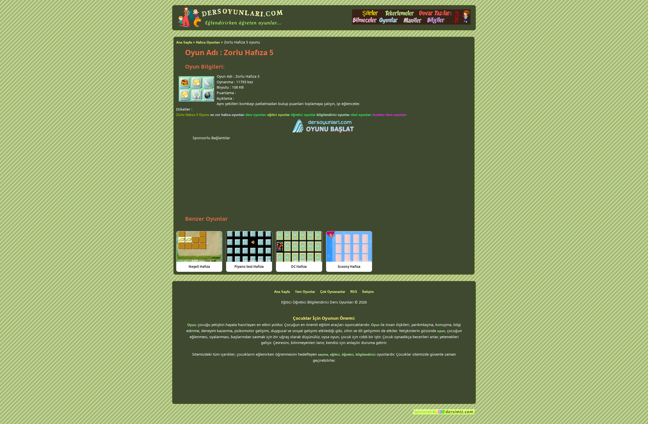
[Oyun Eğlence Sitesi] (411, 23)
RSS (353, 292)
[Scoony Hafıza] (349, 246)
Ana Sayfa (282, 292)
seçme (323, 354)
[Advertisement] (324, 176)
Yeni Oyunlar (305, 292)
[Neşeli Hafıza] (199, 246)
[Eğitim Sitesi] (444, 414)
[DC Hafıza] (299, 246)
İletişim (368, 292)
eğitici (335, 354)
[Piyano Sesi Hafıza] (249, 246)
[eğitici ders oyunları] (231, 27)
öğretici (348, 354)
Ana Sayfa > (185, 42)
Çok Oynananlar (332, 292)
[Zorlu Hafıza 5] (324, 126)
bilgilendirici (366, 354)
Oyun (191, 325)
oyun (441, 331)
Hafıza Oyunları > (209, 42)
